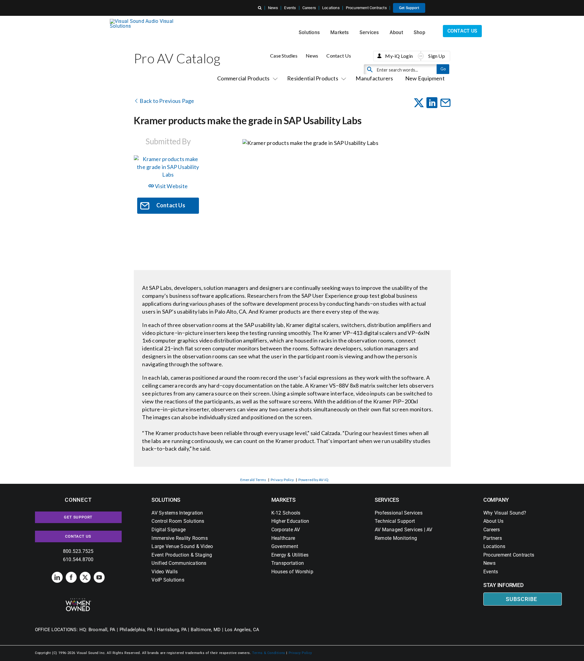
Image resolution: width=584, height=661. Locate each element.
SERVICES (387, 500)
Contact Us (338, 55)
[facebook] (71, 577)
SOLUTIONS (165, 500)
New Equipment (425, 78)
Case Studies (283, 55)
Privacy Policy (282, 479)
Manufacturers (374, 78)
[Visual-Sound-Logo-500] (144, 21)
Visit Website (171, 186)
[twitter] (85, 577)
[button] (260, 8)
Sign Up (436, 56)
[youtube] (99, 577)
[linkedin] (57, 577)
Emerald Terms (253, 479)
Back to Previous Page (166, 100)
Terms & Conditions (268, 653)
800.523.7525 (78, 551)
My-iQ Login (399, 56)
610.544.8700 (78, 559)
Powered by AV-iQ (313, 479)
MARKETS (283, 500)
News (312, 55)
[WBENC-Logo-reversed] (78, 600)
